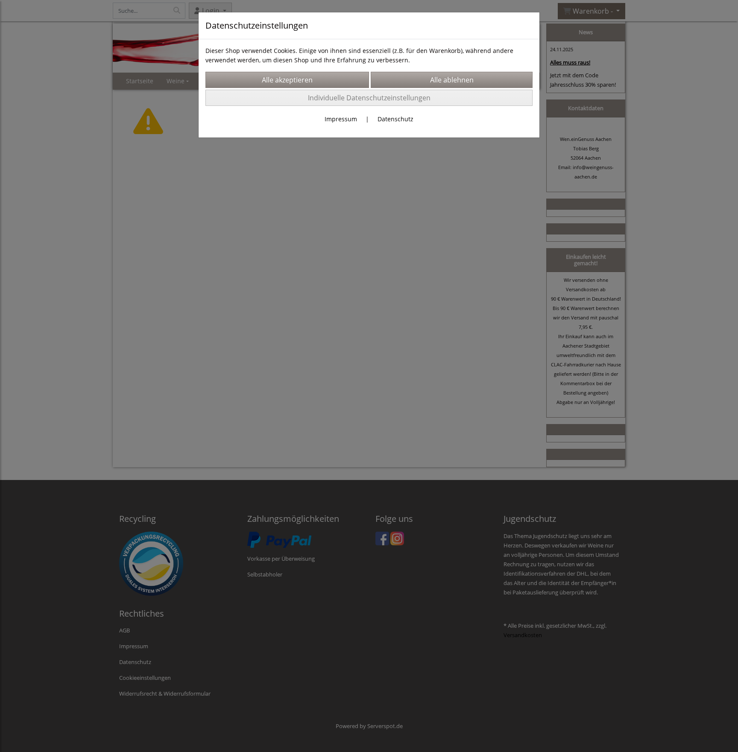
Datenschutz (395, 119)
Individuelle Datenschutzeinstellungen (369, 97)
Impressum (341, 119)
